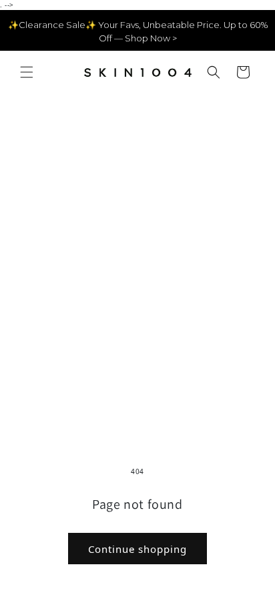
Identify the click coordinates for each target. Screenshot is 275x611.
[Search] (213, 72)
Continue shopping (137, 549)
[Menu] (26, 72)
